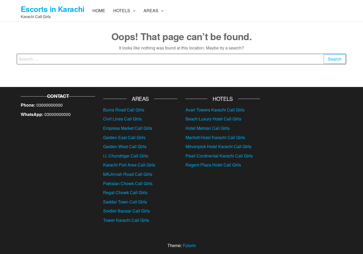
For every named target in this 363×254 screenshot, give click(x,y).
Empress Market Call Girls (127, 128)
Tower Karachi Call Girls (126, 220)
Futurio (189, 245)
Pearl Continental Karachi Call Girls (219, 156)
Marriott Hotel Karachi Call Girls (215, 137)
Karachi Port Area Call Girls (129, 165)
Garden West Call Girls (124, 146)
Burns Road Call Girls (123, 110)
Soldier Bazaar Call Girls (126, 211)
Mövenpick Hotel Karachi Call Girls (218, 146)
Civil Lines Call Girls (122, 119)
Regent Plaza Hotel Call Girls (213, 165)
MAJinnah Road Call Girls (127, 174)
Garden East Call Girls (124, 137)
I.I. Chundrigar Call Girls (125, 156)
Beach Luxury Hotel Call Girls (213, 119)
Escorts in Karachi (53, 8)
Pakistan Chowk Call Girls (128, 183)
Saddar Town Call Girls (125, 202)
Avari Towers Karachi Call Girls (214, 110)
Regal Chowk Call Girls (125, 192)
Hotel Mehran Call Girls (207, 128)
